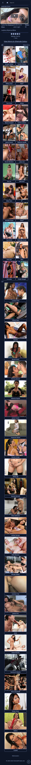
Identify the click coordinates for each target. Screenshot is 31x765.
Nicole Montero (9, 162)
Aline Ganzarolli (15, 691)
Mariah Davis (15, 359)
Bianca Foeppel (9, 123)
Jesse (15, 633)
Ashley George (15, 535)
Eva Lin (9, 181)
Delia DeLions (15, 555)
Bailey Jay (15, 476)
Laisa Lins (22, 162)
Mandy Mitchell (15, 496)
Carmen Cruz (15, 594)
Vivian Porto (15, 711)
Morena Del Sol (15, 379)
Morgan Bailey (9, 64)
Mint (22, 259)
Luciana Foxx (15, 300)
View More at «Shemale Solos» (15, 41)
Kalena (15, 731)
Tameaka (9, 279)
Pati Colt (9, 259)
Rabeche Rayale (21, 142)
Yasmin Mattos (22, 64)
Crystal (16, 750)
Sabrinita (22, 181)
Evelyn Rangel (22, 279)
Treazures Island (15, 437)
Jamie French (9, 142)
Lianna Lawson (22, 123)
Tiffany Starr (9, 83)
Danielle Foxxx (9, 220)
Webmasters (15, 756)
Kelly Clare (9, 201)
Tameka (15, 340)
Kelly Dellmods (15, 515)
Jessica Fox (15, 613)
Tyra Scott (9, 103)
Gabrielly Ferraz (21, 240)
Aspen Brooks (16, 652)
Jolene (22, 103)
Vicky (22, 220)
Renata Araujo (15, 457)
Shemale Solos (5, 6)
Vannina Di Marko (15, 672)
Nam (21, 83)
